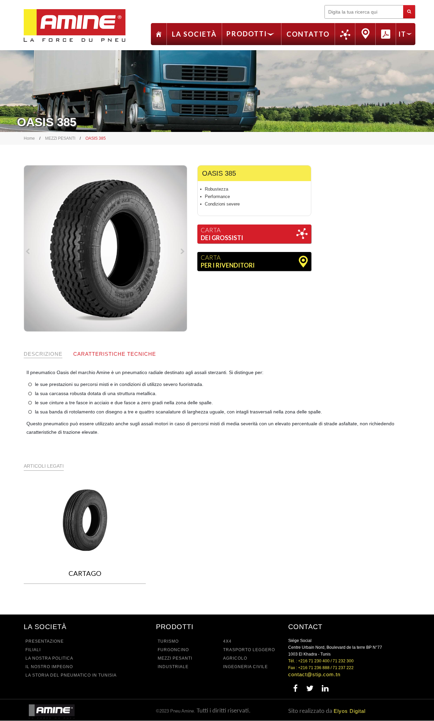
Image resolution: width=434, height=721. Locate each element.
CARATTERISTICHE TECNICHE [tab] (114, 354)
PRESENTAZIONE (44, 641)
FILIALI (33, 649)
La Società (194, 34)
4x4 (227, 641)
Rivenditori (365, 33)
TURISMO (168, 641)
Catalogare (386, 34)
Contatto (308, 34)
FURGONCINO (173, 649)
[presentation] (29, 253)
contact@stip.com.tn (314, 674)
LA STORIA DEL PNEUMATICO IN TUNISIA (71, 675)
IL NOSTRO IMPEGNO (49, 666)
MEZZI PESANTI (60, 138)
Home (158, 34)
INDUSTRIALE (173, 666)
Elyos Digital (350, 711)
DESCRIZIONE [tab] (43, 354)
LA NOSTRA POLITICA (49, 658)
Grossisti (345, 35)
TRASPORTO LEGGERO (249, 649)
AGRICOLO (235, 658)
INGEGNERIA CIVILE (245, 666)
